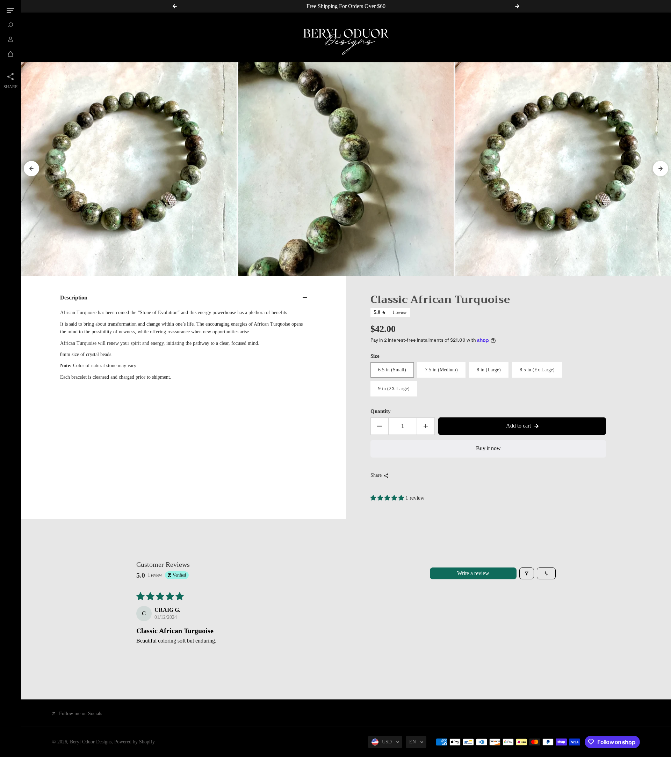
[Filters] (526, 573)
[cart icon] (10, 54)
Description (73, 297)
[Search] (10, 24)
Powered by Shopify (134, 741)
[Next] (660, 168)
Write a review (473, 573)
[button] (387, 498)
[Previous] (31, 168)
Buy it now (488, 448)
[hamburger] (10, 10)
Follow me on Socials (80, 713)
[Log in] (10, 39)
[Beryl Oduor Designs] (346, 37)
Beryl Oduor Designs (90, 741)
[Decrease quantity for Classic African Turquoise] (379, 426)
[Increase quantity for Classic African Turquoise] (426, 426)
